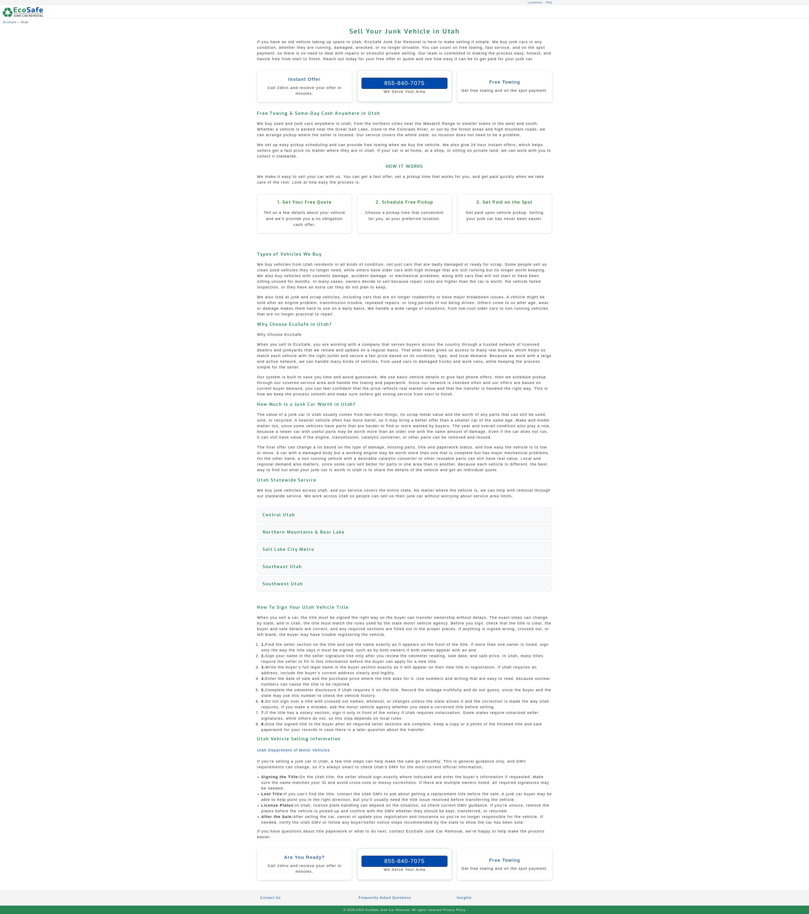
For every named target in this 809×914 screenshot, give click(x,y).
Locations (535, 2)
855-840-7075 (404, 83)
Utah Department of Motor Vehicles (293, 750)
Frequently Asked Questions (385, 897)
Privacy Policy (454, 909)
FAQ (549, 2)
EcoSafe (10, 22)
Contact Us (270, 897)
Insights (464, 897)
